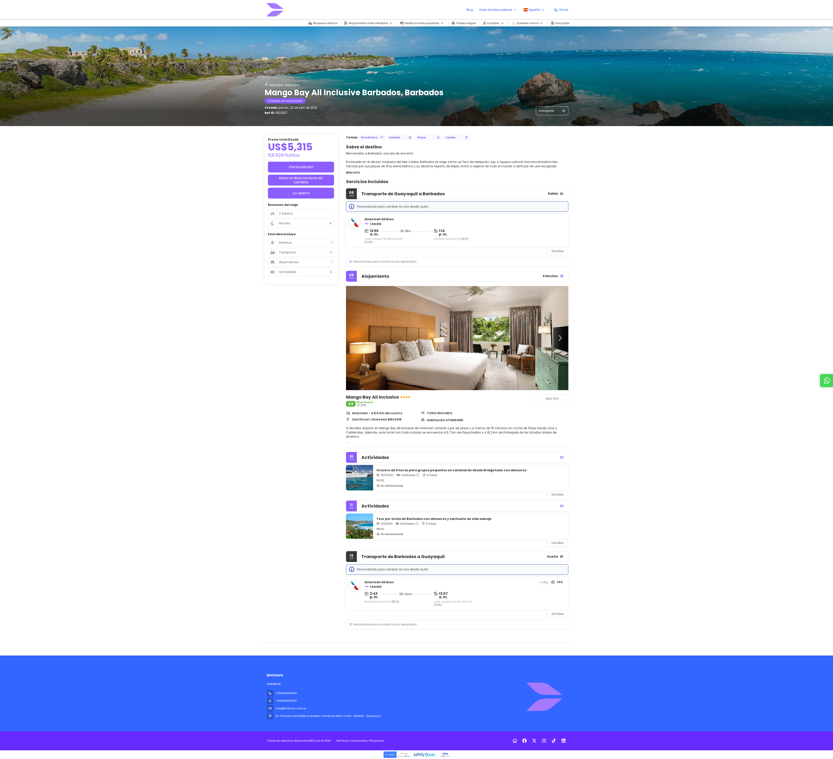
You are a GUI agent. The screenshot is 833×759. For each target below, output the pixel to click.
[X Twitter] (534, 741)
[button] (457, 261)
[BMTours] (544, 696)
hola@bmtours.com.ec (290, 708)
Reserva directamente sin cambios (301, 180)
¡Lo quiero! (301, 193)
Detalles (558, 251)
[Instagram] (544, 741)
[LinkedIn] (563, 741)
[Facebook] (524, 741)
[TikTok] (553, 741)
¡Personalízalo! (301, 166)
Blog (470, 10)
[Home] (514, 741)
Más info (353, 172)
